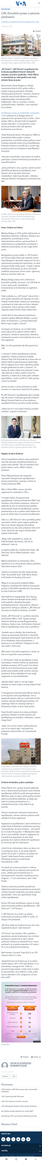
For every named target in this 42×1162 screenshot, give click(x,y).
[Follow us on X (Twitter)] (8, 1139)
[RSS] (23, 1139)
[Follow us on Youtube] (18, 1139)
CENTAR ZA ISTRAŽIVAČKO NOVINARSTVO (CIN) (20, 22)
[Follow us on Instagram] (13, 1139)
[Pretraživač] (35, 1159)
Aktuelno (5, 9)
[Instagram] (16, 1159)
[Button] (37, 31)
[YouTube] (26, 1159)
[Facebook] (6, 1159)
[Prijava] (28, 1139)
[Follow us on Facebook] (3, 1139)
